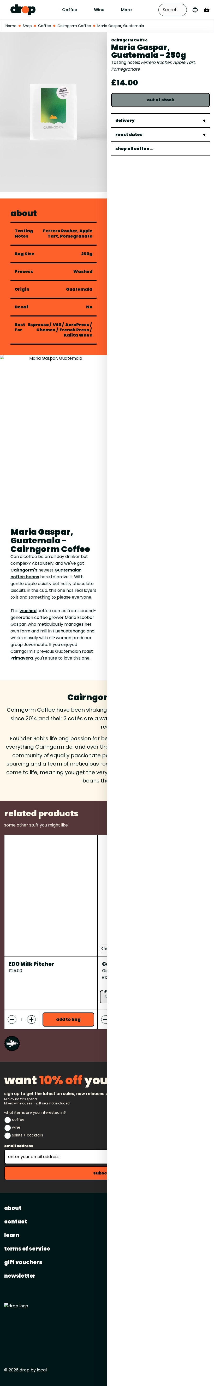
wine (16, 1127)
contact (15, 1221)
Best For (20, 327)
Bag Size (24, 254)
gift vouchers (23, 1262)
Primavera (21, 658)
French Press (74, 330)
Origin (22, 289)
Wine (99, 10)
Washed (82, 271)
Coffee (69, 10)
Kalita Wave (78, 335)
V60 (57, 325)
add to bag (68, 1019)
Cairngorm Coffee (129, 40)
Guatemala (79, 289)
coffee (18, 1119)
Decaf (21, 307)
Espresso (38, 325)
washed (28, 611)
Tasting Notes (24, 233)
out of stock (160, 100)
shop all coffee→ (134, 149)
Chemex (46, 330)
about (12, 1208)
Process (24, 271)
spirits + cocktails (27, 1135)
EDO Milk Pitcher (31, 964)
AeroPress (77, 325)
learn (11, 1235)
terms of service (27, 1248)
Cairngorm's (23, 570)
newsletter (19, 1275)
